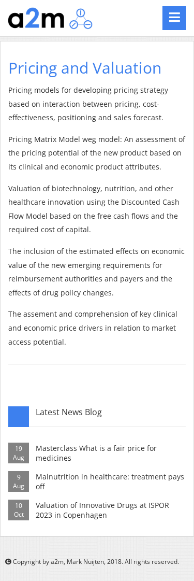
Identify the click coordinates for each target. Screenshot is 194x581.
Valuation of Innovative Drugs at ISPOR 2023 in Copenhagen (102, 510)
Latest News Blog (69, 412)
